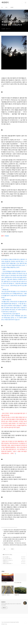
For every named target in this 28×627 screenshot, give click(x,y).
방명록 (12, 7)
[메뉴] (25, 3)
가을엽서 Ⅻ (5, 561)
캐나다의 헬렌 (5, 556)
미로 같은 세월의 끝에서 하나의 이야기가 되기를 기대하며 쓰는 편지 (11, 604)
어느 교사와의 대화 (6, 558)
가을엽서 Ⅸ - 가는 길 (7, 560)
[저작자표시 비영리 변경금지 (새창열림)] (16, 549)
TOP (25, 623)
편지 (3, 554)
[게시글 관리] (8, 549)
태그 (6, 7)
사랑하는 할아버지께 (7, 563)
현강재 (7, 235)
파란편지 (5, 3)
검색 (23, 3)
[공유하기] (6, 549)
